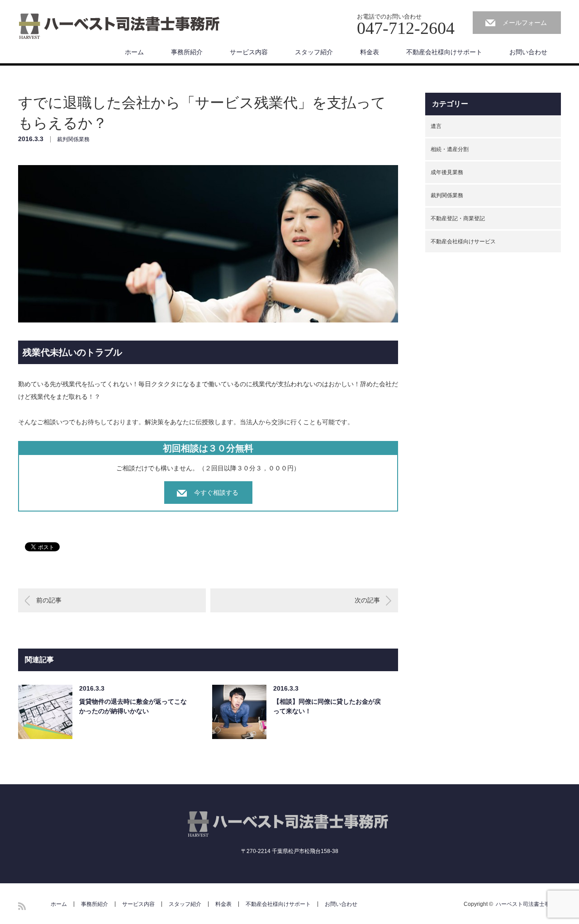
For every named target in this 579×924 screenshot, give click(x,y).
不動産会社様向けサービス (463, 241)
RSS (22, 906)
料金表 (369, 52)
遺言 (436, 126)
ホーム (134, 52)
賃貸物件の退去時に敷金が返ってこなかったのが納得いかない (133, 706)
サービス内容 (249, 52)
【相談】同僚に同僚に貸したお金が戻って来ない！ (327, 706)
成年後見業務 (447, 172)
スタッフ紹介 (314, 52)
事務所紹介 (187, 52)
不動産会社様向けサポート (444, 52)
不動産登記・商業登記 (458, 218)
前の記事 (49, 600)
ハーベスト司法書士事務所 (528, 904)
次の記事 (367, 600)
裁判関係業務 (73, 139)
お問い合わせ (528, 52)
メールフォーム (525, 22)
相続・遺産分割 (450, 149)
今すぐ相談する (216, 492)
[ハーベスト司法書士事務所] (121, 27)
